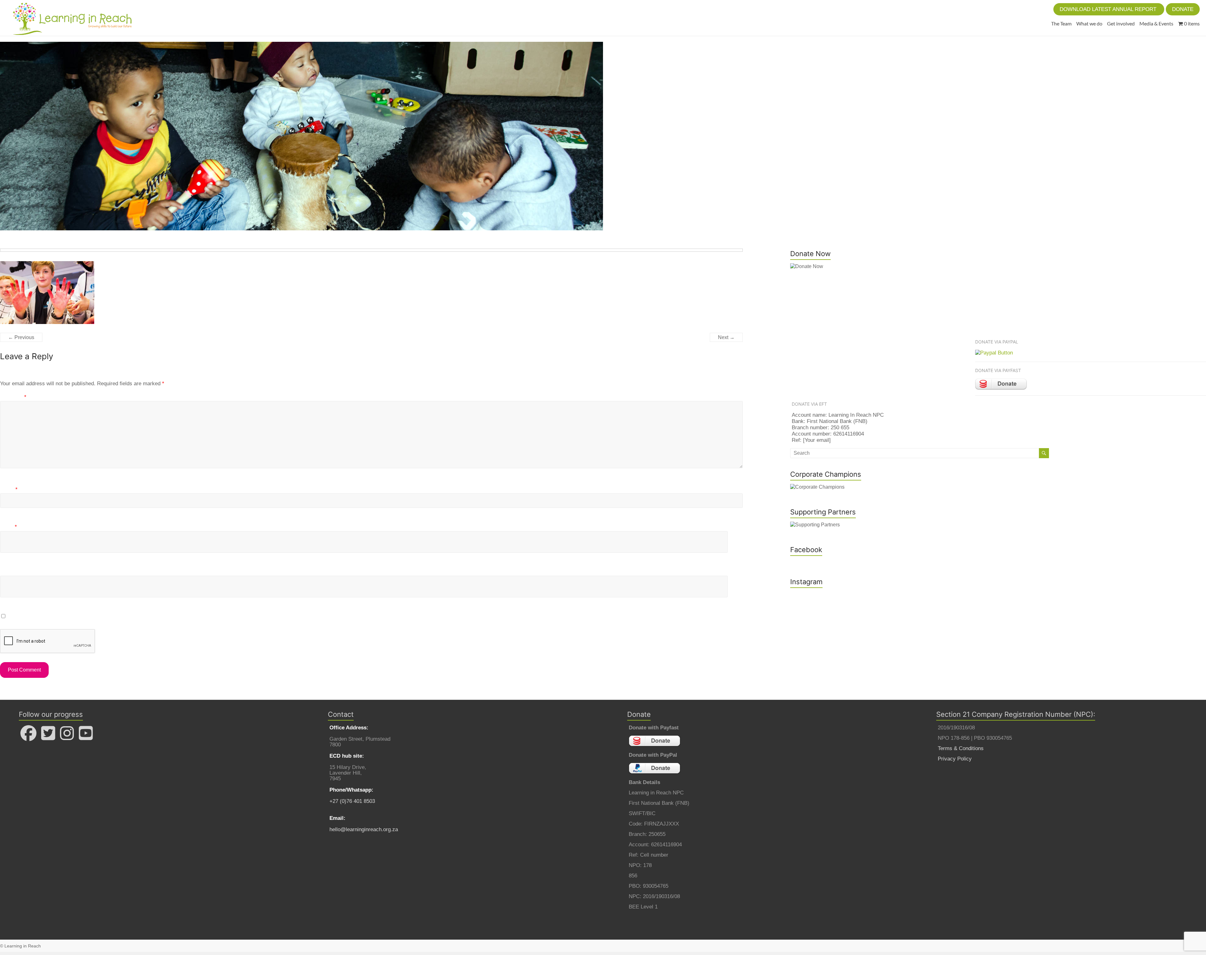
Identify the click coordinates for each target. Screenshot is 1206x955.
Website (9, 571)
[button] (1108, 9)
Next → (726, 337)
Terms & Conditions (961, 748)
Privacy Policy (955, 759)
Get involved (1121, 23)
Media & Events (1156, 23)
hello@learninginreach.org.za (363, 829)
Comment (13, 397)
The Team (1061, 23)
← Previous (21, 337)
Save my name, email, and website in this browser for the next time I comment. (101, 616)
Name (9, 489)
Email (8, 527)
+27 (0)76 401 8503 (352, 801)
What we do (1089, 23)
